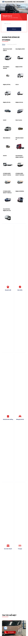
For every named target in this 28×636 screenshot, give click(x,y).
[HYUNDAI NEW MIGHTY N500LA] (20, 182)
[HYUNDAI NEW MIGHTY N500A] (7, 182)
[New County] (20, 129)
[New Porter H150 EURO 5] (7, 57)
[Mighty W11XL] (20, 111)
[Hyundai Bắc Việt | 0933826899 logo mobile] (3, 1)
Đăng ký (14, 29)
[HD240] (7, 164)
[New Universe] (7, 146)
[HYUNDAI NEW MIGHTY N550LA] (7, 200)
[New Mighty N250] (20, 57)
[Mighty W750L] (7, 93)
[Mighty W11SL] (7, 111)
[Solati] (7, 129)
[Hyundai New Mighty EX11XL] (7, 217)
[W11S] (20, 93)
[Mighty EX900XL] (20, 200)
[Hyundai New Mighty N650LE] (20, 164)
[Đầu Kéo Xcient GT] (20, 146)
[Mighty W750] (20, 75)
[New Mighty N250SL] (7, 75)
